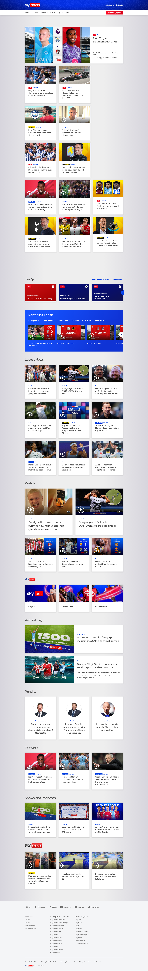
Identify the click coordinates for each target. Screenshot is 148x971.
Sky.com (78, 919)
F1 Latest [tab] (75, 320)
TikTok (54, 907)
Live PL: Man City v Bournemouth (101, 298)
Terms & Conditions (31, 962)
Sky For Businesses (82, 931)
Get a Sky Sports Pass (113, 279)
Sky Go (78, 925)
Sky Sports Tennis (56, 937)
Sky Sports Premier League (59, 922)
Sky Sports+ (54, 946)
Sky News (79, 922)
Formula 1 (69, 87)
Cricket (97, 462)
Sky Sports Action (56, 940)
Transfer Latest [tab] (48, 320)
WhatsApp (95, 907)
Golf (29, 422)
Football (99, 35)
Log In (120, 5)
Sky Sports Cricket (56, 928)
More (67, 12)
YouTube (81, 907)
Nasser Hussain (107, 721)
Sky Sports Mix (55, 952)
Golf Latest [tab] (86, 320)
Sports (34, 12)
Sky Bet (60, 12)
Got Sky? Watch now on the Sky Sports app (106, 53)
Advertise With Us (82, 943)
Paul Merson (74, 721)
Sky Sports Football (57, 925)
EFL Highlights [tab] (33, 320)
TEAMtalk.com (30, 925)
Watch (52, 12)
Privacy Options (66, 962)
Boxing (97, 385)
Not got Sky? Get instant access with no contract (105, 58)
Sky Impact (79, 937)
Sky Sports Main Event (57, 919)
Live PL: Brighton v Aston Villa (72, 299)
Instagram (67, 907)
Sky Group (79, 928)
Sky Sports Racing (56, 949)
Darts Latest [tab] (99, 320)
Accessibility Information (82, 962)
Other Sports (81, 634)
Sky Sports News (56, 943)
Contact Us (97, 962)
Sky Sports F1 (54, 934)
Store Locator (80, 940)
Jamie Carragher (40, 721)
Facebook (41, 907)
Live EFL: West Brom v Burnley (39, 299)
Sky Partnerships (81, 934)
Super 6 (27, 922)
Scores (43, 12)
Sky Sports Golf (55, 931)
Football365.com (31, 928)
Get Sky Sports (108, 5)
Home (27, 12)
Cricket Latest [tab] (63, 320)
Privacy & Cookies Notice (49, 962)
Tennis (64, 462)
